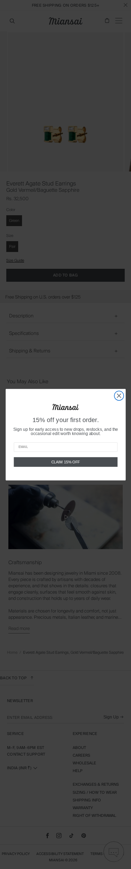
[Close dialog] (119, 395)
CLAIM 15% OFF (65, 462)
